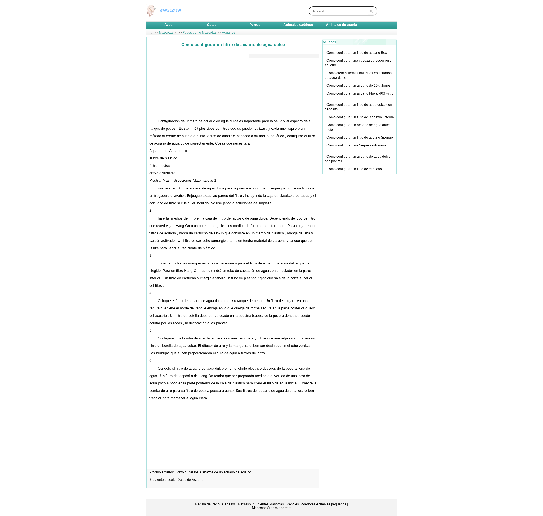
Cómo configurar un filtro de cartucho (354, 169)
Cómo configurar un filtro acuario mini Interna (360, 117)
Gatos (212, 24)
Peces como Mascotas (199, 32)
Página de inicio (207, 504)
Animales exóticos (298, 24)
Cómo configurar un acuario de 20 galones (358, 85)
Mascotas (166, 32)
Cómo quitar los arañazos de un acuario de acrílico (213, 472)
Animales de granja (341, 24)
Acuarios (228, 32)
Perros (254, 24)
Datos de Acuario (190, 479)
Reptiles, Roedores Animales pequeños (316, 504)
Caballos (229, 504)
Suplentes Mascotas (268, 504)
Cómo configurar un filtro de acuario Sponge (359, 137)
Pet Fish (244, 504)
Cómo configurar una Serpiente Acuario (356, 145)
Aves (168, 24)
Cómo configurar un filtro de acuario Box (356, 52)
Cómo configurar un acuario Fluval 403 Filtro (359, 93)
